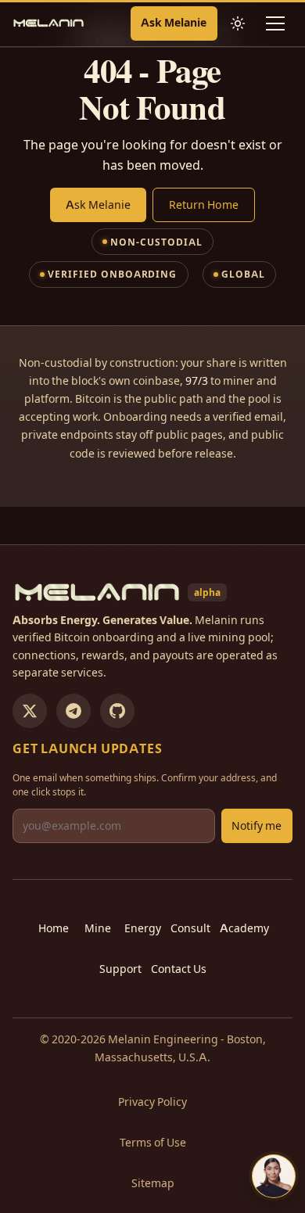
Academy (244, 928)
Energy (142, 928)
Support (120, 969)
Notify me (256, 826)
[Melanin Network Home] (48, 23)
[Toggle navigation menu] (275, 23)
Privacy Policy (152, 1102)
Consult (190, 928)
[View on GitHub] (117, 711)
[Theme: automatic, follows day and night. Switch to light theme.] (238, 23)
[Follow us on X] (30, 711)
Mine (97, 928)
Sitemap (152, 1183)
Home (53, 928)
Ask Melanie (173, 23)
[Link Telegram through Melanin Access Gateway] (73, 711)
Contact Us (178, 969)
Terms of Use (153, 1143)
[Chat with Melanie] (274, 1176)
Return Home (204, 205)
